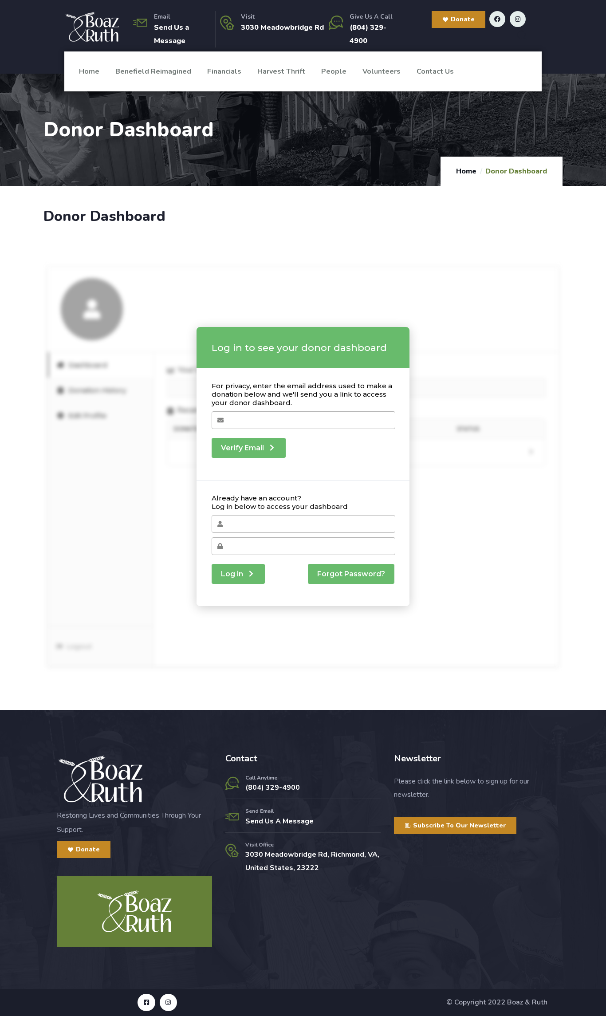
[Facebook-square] (146, 1002)
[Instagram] (518, 19)
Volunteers (381, 71)
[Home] (92, 27)
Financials (224, 71)
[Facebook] (497, 19)
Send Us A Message (279, 821)
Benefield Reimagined (153, 71)
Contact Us (435, 71)
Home (89, 71)
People (333, 71)
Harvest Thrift (281, 71)
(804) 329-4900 (272, 787)
